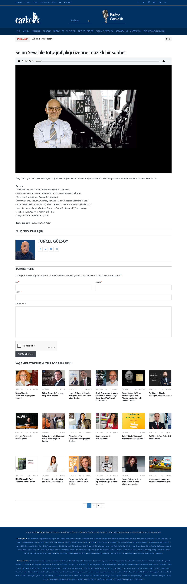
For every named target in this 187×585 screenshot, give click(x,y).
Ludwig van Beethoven (111, 572)
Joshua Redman (164, 568)
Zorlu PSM (159, 553)
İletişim (35, 3)
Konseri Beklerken (103, 550)
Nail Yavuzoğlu (152, 572)
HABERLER (36, 31)
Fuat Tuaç (33, 568)
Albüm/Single (106, 539)
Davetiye (60, 542)
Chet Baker (54, 564)
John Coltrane (144, 568)
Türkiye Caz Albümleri (154, 31)
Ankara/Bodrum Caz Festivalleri (122, 539)
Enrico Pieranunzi (142, 564)
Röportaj (97, 553)
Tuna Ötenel (101, 579)
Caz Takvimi (135, 31)
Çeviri (47, 542)
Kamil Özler (29, 572)
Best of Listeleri (150, 539)
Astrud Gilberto (78, 561)
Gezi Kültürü (33, 546)
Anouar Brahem (56, 561)
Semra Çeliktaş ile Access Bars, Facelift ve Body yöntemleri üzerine (132, 481)
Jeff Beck (125, 568)
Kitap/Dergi (65, 550)
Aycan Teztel (88, 561)
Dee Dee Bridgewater (93, 564)
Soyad (99, 282)
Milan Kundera (133, 572)
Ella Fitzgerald (122, 564)
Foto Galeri (68, 3)
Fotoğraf (151, 542)
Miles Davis (143, 572)
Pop (57, 553)
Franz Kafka (25, 568)
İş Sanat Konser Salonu (143, 546)
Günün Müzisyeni (88, 546)
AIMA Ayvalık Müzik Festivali (66, 539)
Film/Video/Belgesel (124, 542)
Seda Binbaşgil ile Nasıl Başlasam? (111, 576)
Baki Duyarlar (116, 561)
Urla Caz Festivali (116, 553)
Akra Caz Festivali (95, 539)
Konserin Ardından (116, 550)
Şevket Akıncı (147, 576)
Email (18, 292)
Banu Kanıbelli (125, 561)
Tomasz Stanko (70, 579)
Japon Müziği (49, 550)
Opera (53, 553)
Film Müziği (112, 542)
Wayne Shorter (129, 579)
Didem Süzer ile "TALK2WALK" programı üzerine (25, 395)
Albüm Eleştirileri (104, 31)
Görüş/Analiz (47, 546)
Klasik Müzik (45, 3)
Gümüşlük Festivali (65, 546)
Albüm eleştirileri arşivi (42, 39)
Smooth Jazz (106, 553)
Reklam (27, 3)
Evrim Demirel (153, 564)
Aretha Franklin (67, 561)
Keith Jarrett (38, 572)
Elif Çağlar (113, 564)
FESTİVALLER (58, 31)
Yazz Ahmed (139, 579)
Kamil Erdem (20, 572)
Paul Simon (68, 576)
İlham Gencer (79, 568)
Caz (166, 539)
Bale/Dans (140, 539)
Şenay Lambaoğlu (136, 576)
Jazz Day (57, 550)
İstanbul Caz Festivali (157, 546)
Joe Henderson (134, 568)
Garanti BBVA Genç (22, 546)
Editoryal (67, 542)
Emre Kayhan (132, 564)
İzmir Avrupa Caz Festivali (36, 550)
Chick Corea (63, 564)
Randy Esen (87, 576)
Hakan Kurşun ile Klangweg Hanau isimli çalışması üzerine (53, 438)
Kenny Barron (47, 572)
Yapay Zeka (130, 553)
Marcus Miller (123, 572)
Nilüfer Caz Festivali (43, 553)
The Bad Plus (53, 579)
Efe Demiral (105, 564)
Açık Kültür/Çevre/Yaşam (48, 539)
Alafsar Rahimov (45, 561)
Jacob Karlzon (108, 568)
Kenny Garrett (57, 572)
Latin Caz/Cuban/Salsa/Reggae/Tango (144, 550)
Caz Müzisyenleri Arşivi (30, 542)
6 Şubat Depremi (33, 539)
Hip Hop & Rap (130, 546)
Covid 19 (53, 542)
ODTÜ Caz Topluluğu (27, 576)
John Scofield (154, 568)
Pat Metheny (60, 576)
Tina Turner (61, 579)
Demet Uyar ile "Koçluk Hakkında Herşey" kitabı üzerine (78, 481)
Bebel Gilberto (136, 561)
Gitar (40, 546)
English (86, 542)
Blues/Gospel (160, 539)
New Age (33, 553)
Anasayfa (18, 3)
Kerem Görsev (67, 572)
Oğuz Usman (39, 576)
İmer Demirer (89, 568)
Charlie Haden (45, 564)
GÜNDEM (47, 31)
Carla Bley (27, 564)
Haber (107, 546)
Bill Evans (145, 561)
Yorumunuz (20, 304)
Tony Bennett (81, 579)
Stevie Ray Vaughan (159, 576)
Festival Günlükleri (102, 542)
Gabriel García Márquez (45, 568)
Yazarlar (70, 31)
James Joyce (117, 568)
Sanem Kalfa (96, 576)
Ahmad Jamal (34, 561)
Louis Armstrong (97, 572)
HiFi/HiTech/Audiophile (117, 546)
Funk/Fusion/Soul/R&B (162, 542)
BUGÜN (26, 31)
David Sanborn (81, 564)
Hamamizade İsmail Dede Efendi (64, 568)
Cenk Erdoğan (35, 564)
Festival (92, 542)
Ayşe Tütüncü (106, 561)
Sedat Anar (126, 576)
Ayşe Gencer (97, 561)
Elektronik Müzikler (77, 542)
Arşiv (134, 539)
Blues (54, 3)
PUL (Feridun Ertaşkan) (67, 553)
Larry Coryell (87, 572)
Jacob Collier (98, 568)
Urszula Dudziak (119, 579)
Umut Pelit (109, 579)
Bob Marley (162, 561)
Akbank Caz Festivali (82, 539)
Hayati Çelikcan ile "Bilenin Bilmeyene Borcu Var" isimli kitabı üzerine (80, 395)
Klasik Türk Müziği (84, 550)
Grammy (55, 546)
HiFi (60, 3)
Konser (93, 550)
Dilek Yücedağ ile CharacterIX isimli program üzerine (79, 438)
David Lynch (71, 564)
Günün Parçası (99, 546)
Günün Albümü (76, 546)
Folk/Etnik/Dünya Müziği (139, 542)
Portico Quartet (78, 576)
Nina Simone (162, 572)
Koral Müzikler (127, 550)
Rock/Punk (90, 553)
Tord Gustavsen (91, 579)
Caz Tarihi (41, 542)
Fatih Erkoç (163, 564)
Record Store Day (80, 553)
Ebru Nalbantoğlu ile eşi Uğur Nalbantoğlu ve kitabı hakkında (106, 481)
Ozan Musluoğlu (49, 576)
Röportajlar (122, 31)
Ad (17, 282)
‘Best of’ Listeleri (86, 31)
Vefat (124, 553)
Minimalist (161, 550)
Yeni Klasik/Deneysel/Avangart (144, 553)
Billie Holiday (153, 561)
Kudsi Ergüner (77, 572)
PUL (18, 31)
